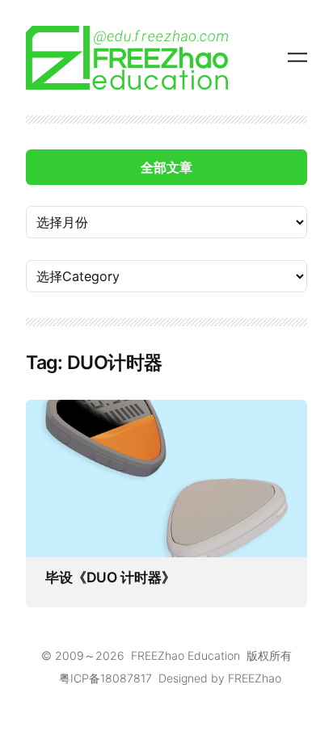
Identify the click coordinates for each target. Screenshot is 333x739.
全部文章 (166, 167)
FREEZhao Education (185, 655)
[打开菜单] (297, 57)
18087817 (126, 678)
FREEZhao (254, 678)
